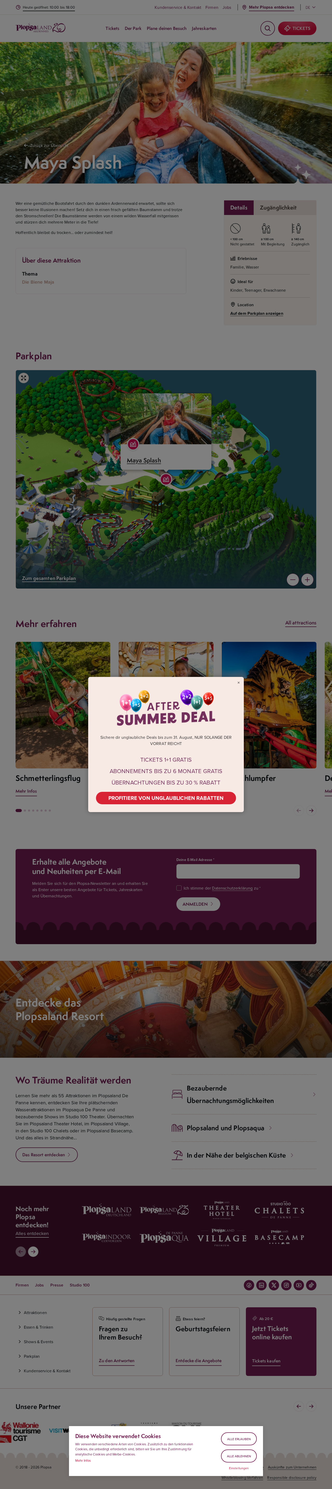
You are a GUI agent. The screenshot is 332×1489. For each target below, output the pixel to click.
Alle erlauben (239, 1439)
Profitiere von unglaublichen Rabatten (166, 798)
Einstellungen (239, 1468)
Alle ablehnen (239, 1456)
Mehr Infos (83, 1460)
